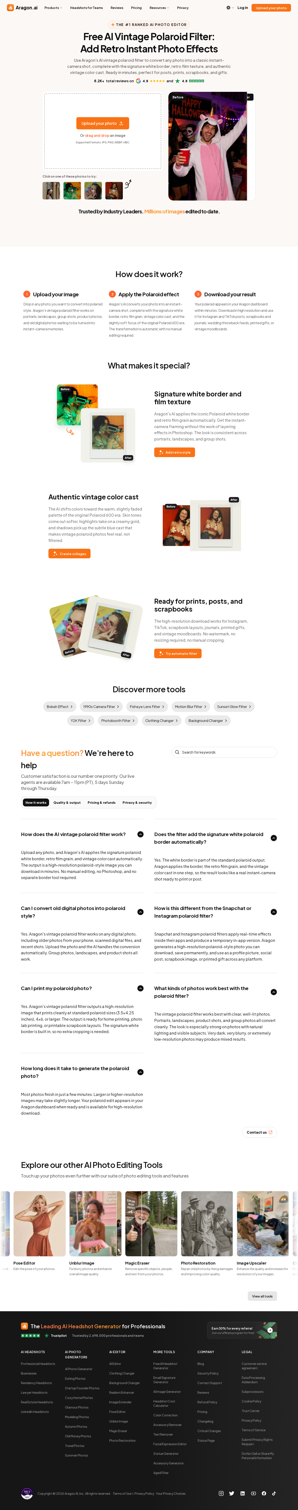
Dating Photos (75, 1378)
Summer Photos (76, 1455)
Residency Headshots (36, 1383)
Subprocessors (253, 1391)
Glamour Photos (77, 1407)
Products (52, 8)
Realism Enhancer (121, 1392)
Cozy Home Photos (79, 1398)
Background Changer (124, 1383)
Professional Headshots (38, 1364)
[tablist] (88, 802)
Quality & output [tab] (67, 802)
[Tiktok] (274, 1493)
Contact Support (209, 1383)
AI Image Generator (167, 1391)
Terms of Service (253, 1430)
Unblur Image (118, 1421)
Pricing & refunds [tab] (102, 802)
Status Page (206, 1440)
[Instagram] (222, 1493)
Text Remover (163, 1434)
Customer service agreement (254, 1366)
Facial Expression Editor (170, 1444)
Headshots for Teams (86, 8)
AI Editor (115, 1364)
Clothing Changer (122, 1373)
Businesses (29, 1373)
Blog (200, 1364)
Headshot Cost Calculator (164, 1403)
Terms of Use (122, 1493)
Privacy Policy (251, 1420)
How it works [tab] (36, 802)
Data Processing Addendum (253, 1380)
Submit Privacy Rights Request (257, 1442)
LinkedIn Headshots (35, 1412)
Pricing (136, 8)
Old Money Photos (78, 1436)
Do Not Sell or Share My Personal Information (258, 1456)
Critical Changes (209, 1431)
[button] (51, 190)
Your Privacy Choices (171, 1493)
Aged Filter (161, 1473)
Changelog (205, 1421)
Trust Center (251, 1411)
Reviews (117, 8)
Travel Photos (74, 1446)
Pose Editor (117, 1412)
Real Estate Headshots (37, 1402)
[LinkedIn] (243, 1493)
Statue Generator (166, 1453)
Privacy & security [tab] (137, 802)
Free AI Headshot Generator (165, 1366)
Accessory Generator (168, 1463)
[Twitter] (231, 1493)
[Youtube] (253, 1493)
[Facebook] (263, 1493)
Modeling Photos (77, 1417)
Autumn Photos (76, 1426)
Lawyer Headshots (34, 1392)
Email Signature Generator (164, 1380)
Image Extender (120, 1402)
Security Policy (208, 1373)
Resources (158, 8)
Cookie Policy (251, 1401)
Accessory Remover (167, 1425)
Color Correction (165, 1415)
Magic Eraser (118, 1431)
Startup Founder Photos (82, 1388)
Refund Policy (207, 1402)
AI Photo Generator (78, 1369)
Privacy (183, 8)
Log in (243, 7)
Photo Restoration (122, 1440)
